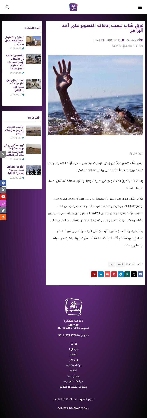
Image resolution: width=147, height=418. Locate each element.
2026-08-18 (16, 159)
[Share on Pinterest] (114, 274)
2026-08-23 (16, 48)
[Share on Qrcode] (94, 274)
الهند (120, 264)
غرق (112, 264)
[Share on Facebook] (140, 274)
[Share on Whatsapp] (127, 274)
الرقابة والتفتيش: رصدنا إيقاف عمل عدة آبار (14, 40)
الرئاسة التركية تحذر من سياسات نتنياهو (14, 130)
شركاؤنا (74, 370)
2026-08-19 (16, 138)
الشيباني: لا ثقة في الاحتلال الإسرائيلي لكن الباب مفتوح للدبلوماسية (15, 62)
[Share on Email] (107, 274)
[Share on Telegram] (121, 274)
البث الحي (74, 359)
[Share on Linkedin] (101, 274)
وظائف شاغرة (73, 365)
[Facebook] (3, 183)
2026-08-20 (16, 178)
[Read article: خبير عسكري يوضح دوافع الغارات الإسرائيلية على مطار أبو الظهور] (33, 149)
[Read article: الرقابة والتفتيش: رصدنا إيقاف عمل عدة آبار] (33, 41)
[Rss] (3, 217)
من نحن (73, 343)
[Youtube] (3, 196)
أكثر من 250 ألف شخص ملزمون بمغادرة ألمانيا (15, 170)
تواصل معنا (74, 376)
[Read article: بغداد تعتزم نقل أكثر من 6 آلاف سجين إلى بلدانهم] (33, 84)
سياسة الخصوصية (73, 381)
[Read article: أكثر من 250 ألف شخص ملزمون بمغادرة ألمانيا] (33, 170)
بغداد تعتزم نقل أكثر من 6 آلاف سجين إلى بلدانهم (15, 85)
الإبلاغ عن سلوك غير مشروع (74, 386)
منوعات (131, 40)
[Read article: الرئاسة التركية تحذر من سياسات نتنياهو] (33, 130)
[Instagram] (3, 203)
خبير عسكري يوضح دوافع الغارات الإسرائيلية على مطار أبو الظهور (14, 150)
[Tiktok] (3, 210)
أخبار (138, 40)
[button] (139, 7)
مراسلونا (73, 349)
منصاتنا (73, 354)
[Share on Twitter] (134, 274)
